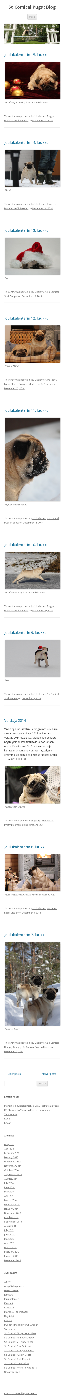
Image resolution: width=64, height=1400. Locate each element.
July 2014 (9, 1183)
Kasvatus (9, 1307)
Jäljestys (8, 1294)
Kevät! (7, 1122)
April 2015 (9, 1148)
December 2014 (12, 1161)
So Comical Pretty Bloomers (19, 1350)
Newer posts (51, 1073)
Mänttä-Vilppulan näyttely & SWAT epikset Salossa (31, 1105)
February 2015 (12, 1153)
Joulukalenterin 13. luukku (26, 230)
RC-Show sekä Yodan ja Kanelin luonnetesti (27, 1110)
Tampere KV (10, 1114)
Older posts (12, 1073)
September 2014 (13, 1174)
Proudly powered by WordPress (20, 1393)
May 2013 (9, 1238)
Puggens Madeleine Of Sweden (36, 384)
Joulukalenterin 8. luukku (25, 846)
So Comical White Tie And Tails (20, 1367)
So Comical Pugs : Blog (32, 7)
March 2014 (10, 1200)
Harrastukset (11, 1290)
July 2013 (9, 1230)
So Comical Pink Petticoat (17, 1346)
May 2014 (9, 1191)
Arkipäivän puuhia (14, 1286)
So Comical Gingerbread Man (20, 1333)
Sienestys (9, 1329)
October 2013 (11, 1217)
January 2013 (11, 1256)
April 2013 (9, 1243)
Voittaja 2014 (15, 720)
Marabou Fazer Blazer (16, 1311)
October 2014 (11, 1170)
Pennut (8, 1320)
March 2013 (10, 1247)
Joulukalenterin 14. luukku (26, 142)
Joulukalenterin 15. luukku (26, 54)
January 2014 (11, 1208)
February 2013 (12, 1251)
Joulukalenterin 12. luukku (26, 318)
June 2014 (9, 1187)
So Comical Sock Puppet (17, 1359)
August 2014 (10, 1178)
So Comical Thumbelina (16, 1363)
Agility (7, 1281)
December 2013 (12, 1213)
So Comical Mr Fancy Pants (18, 1341)
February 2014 (12, 1204)
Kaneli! (8, 1118)
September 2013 (13, 1221)
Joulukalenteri (38, 116)
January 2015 (11, 1157)
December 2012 (12, 1260)
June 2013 (9, 1234)
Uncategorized (12, 1372)
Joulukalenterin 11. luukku (26, 410)
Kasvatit (8, 1303)
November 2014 (12, 1165)
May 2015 (9, 1144)
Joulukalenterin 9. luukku (25, 632)
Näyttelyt (36, 820)
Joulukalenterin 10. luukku (26, 544)
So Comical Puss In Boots (36, 1047)
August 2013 (10, 1226)
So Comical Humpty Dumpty (19, 1337)
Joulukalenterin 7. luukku (25, 934)
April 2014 (9, 1195)
